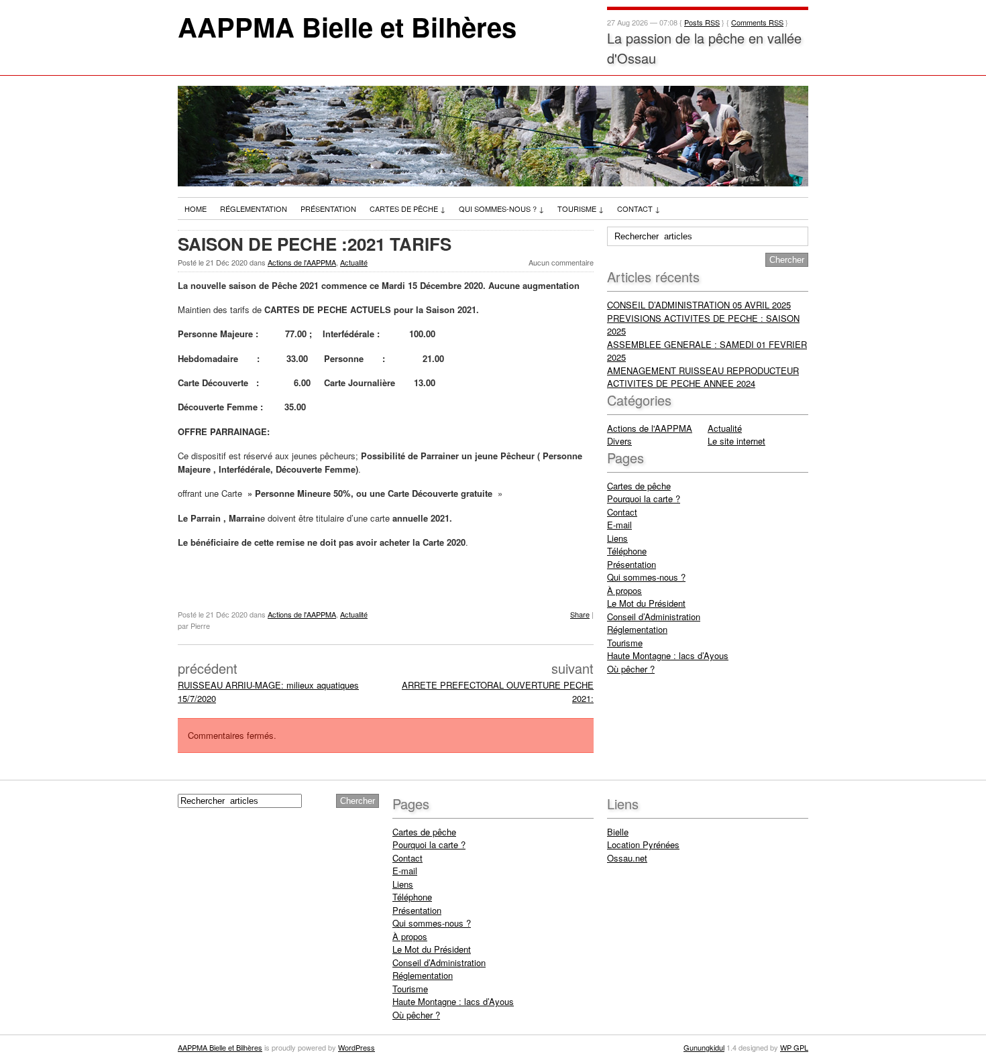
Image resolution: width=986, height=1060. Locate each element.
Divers (619, 440)
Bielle (617, 831)
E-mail (619, 524)
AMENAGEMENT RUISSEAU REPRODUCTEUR (703, 370)
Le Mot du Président (646, 603)
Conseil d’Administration (653, 616)
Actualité (354, 262)
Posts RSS (702, 22)
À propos (624, 590)
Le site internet (736, 440)
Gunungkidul (703, 1047)
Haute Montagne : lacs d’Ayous (667, 655)
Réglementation (253, 208)
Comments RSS (757, 22)
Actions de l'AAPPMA (302, 262)
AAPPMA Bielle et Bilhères (347, 26)
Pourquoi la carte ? (643, 498)
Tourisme (580, 208)
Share (580, 614)
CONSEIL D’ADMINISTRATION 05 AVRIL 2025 (699, 304)
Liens (617, 538)
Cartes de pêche (407, 208)
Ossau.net (627, 857)
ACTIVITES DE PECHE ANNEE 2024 (681, 383)
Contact (638, 208)
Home (195, 208)
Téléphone (627, 550)
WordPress (356, 1047)
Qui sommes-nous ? (501, 208)
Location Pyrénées (643, 844)
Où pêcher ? (631, 668)
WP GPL (794, 1047)
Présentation (328, 208)
